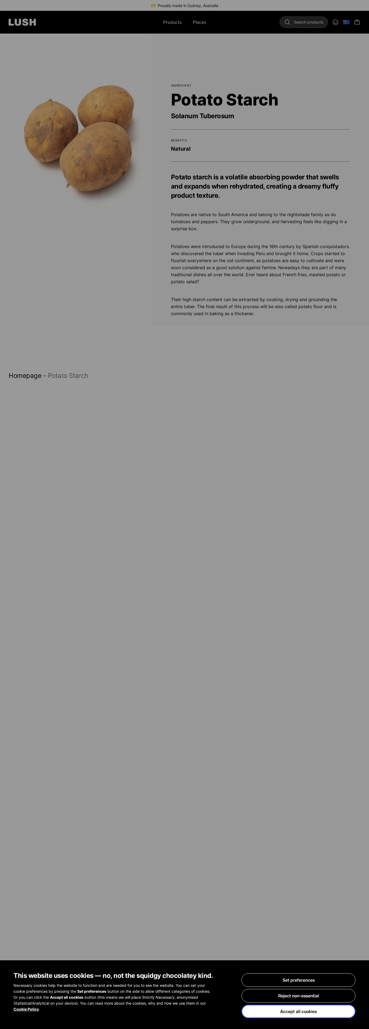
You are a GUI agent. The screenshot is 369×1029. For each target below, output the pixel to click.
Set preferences (299, 980)
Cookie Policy (26, 1009)
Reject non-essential (298, 995)
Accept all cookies (298, 1011)
